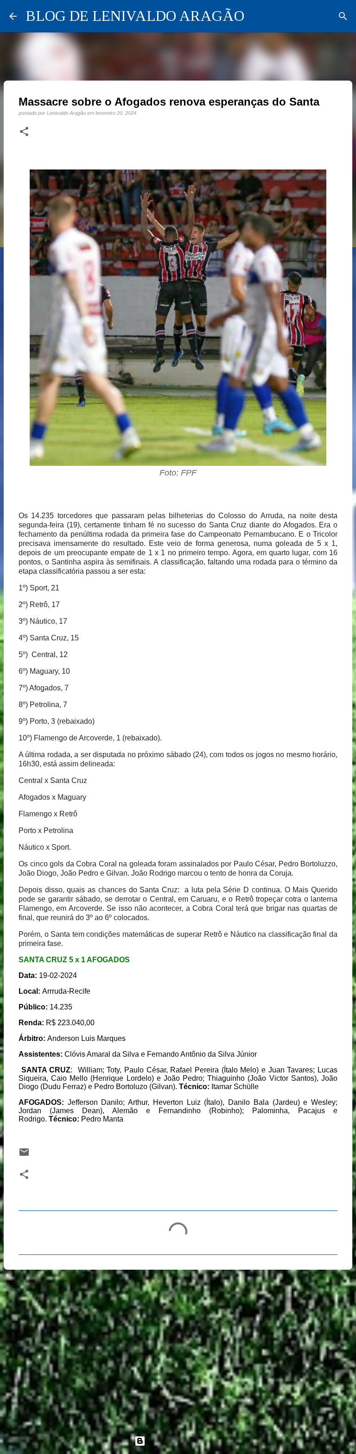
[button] (24, 132)
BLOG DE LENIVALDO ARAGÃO (135, 15)
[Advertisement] (178, 1348)
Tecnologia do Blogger (184, 1441)
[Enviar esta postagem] (24, 1155)
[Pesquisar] (343, 16)
